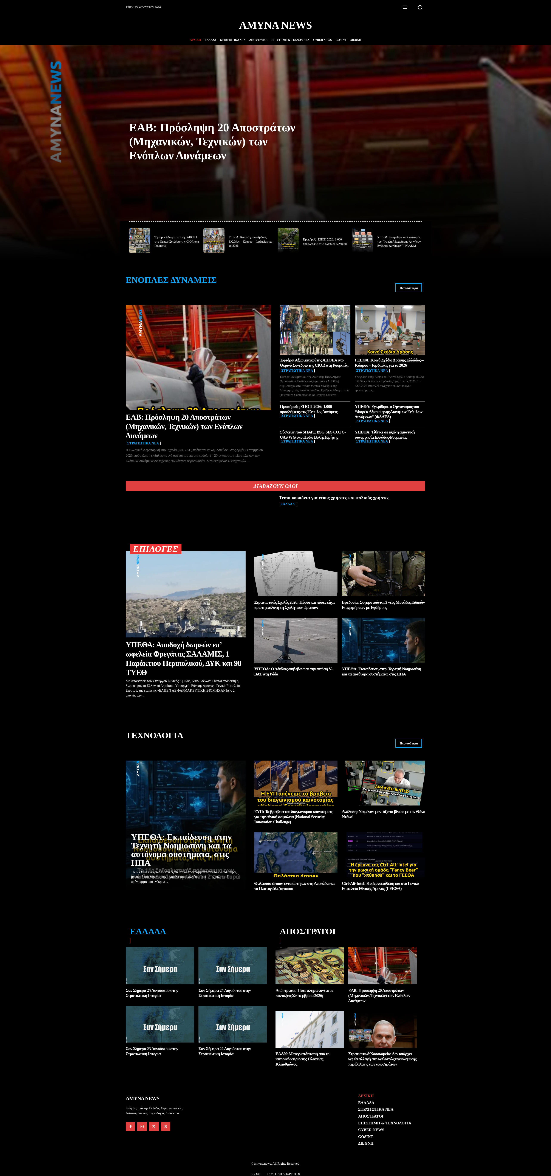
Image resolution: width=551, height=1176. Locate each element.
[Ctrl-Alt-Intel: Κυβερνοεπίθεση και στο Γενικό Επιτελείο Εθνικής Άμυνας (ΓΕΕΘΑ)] (383, 854)
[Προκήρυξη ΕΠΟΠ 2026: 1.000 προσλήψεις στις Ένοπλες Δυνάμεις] (288, 240)
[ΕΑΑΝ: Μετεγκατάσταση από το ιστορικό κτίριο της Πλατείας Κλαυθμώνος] (310, 1029)
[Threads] (165, 1126)
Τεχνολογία (154, 735)
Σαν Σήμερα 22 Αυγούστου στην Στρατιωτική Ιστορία (224, 1051)
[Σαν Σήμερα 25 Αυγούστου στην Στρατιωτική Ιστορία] (160, 965)
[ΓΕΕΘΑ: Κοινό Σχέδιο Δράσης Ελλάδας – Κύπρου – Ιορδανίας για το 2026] (213, 240)
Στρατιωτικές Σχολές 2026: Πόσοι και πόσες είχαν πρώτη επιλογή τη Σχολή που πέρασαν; (294, 605)
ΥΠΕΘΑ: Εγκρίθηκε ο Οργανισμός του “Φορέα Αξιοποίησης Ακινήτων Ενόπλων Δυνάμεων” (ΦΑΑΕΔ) (399, 241)
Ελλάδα (287, 504)
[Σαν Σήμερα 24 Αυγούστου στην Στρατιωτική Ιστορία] (232, 965)
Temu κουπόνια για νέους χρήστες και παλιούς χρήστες (334, 497)
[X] (153, 1126)
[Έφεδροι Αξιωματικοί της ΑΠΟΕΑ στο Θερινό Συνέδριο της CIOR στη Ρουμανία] (139, 240)
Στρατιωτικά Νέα (143, 443)
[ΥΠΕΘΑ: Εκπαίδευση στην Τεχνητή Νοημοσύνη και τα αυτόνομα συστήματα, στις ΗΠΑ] (383, 640)
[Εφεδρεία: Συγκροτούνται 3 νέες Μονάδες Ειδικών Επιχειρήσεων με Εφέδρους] (383, 573)
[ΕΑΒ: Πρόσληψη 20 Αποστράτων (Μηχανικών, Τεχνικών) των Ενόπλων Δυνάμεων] (198, 357)
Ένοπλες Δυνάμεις (171, 280)
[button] (420, 7)
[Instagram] (142, 1126)
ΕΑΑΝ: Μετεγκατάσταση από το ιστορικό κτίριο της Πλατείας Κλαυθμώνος (302, 1058)
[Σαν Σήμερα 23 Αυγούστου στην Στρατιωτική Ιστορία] (160, 1024)
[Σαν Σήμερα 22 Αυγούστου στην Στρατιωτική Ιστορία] (232, 1024)
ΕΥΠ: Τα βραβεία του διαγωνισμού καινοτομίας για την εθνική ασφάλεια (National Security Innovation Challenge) (293, 816)
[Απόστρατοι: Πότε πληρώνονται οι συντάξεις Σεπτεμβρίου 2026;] (310, 965)
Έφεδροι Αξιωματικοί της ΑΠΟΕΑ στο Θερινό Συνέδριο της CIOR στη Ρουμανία (177, 241)
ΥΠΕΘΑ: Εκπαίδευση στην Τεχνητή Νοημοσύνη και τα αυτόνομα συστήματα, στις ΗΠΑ (181, 850)
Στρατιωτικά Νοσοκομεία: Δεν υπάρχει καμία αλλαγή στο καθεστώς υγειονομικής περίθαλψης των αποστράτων (382, 1058)
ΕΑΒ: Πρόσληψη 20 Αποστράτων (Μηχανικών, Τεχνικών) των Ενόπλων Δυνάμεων (212, 141)
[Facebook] (130, 1126)
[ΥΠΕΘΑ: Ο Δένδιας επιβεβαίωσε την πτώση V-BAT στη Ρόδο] (296, 640)
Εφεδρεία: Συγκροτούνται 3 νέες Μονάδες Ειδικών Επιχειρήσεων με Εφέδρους (383, 605)
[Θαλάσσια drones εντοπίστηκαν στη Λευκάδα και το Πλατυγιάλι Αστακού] (296, 854)
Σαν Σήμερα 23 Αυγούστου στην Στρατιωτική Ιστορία (152, 1051)
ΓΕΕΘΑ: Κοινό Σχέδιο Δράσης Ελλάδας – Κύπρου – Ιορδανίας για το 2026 (250, 241)
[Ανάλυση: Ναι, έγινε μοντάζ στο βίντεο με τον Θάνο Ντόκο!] (383, 783)
